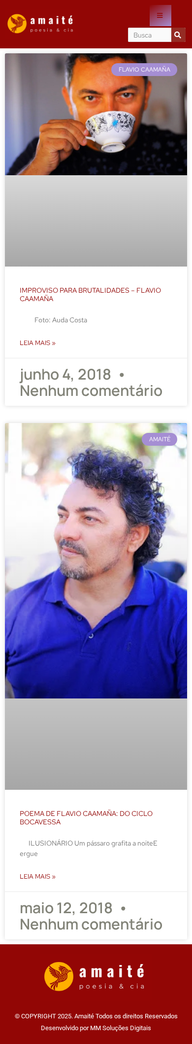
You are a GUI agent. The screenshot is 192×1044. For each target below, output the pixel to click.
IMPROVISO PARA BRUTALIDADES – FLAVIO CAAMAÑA (90, 294)
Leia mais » (38, 343)
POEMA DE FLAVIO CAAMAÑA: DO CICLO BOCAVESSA (86, 817)
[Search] (178, 35)
